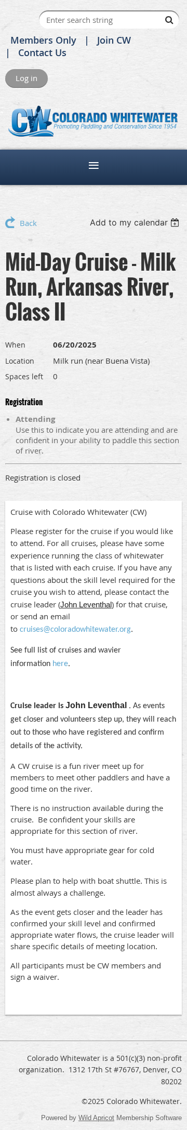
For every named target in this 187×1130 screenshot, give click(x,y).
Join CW (114, 40)
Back (28, 223)
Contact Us (42, 52)
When (15, 345)
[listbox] (136, 222)
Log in (26, 78)
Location (19, 361)
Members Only (43, 40)
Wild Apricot (96, 1118)
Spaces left (24, 376)
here (60, 664)
